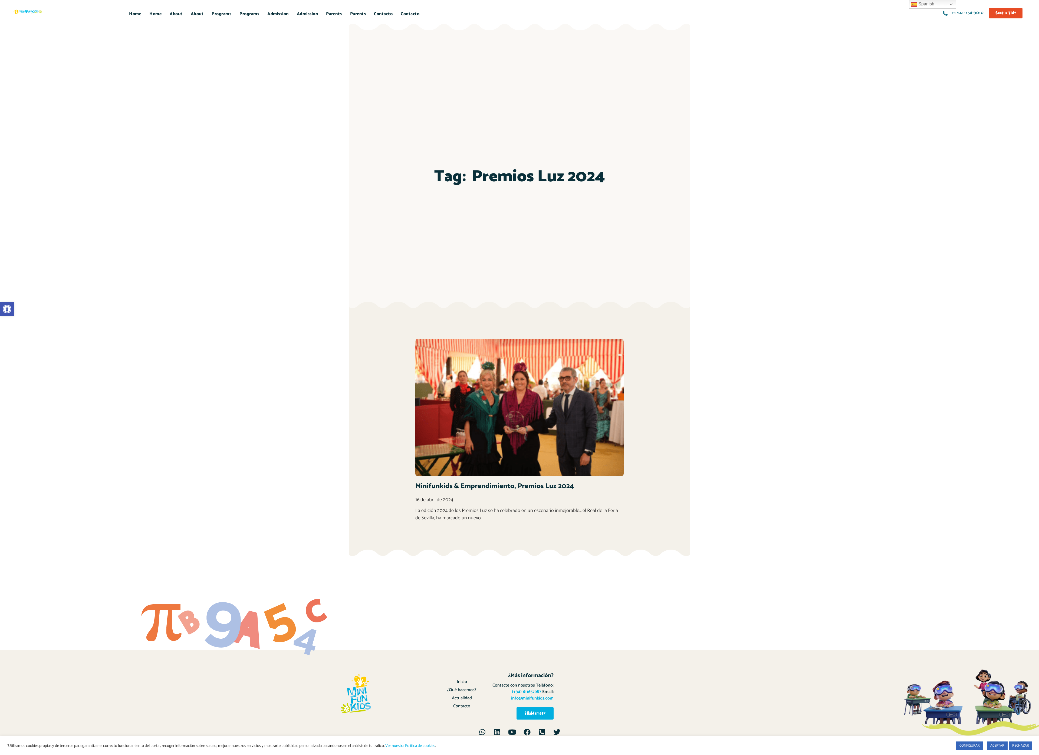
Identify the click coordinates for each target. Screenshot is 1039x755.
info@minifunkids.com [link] (532, 698)
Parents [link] (334, 14)
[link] (7, 309)
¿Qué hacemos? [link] (461, 690)
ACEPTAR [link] (997, 746)
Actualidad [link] (462, 698)
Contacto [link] (383, 14)
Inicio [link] (462, 681)
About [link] (176, 14)
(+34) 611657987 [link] (526, 691)
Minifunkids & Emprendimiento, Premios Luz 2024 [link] (494, 486)
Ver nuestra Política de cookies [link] (410, 746)
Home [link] (135, 14)
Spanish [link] (925, 4)
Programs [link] (221, 14)
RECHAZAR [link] (1020, 746)
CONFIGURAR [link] (969, 746)
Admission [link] (278, 14)
